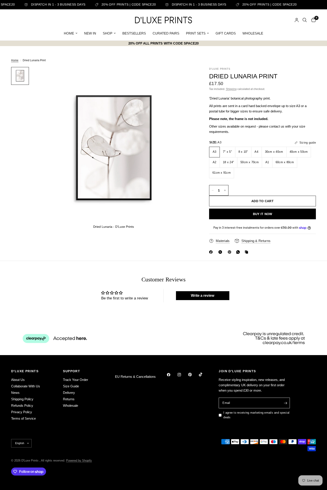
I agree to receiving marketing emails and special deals (256, 415)
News (15, 392)
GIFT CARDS (226, 33)
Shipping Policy (22, 399)
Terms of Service (23, 418)
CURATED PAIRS (166, 33)
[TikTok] (204, 374)
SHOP (107, 33)
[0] (312, 20)
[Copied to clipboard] (247, 252)
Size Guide (71, 386)
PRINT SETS (196, 33)
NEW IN (90, 33)
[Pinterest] (230, 252)
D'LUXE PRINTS (24, 371)
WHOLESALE (252, 33)
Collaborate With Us (25, 386)
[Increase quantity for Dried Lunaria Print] (225, 190)
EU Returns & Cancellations (135, 376)
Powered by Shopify (79, 460)
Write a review (202, 295)
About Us (18, 380)
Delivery (69, 392)
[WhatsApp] (239, 252)
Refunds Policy (22, 405)
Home (14, 60)
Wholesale (70, 405)
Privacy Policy (21, 412)
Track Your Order (75, 380)
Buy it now (262, 214)
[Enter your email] (285, 403)
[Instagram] (182, 375)
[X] (221, 252)
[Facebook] (211, 252)
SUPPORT (71, 371)
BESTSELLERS (134, 33)
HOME (69, 33)
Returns (69, 399)
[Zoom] (186, 76)
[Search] (304, 20)
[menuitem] (71, 33)
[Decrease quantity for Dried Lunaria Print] (212, 190)
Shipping (231, 89)
